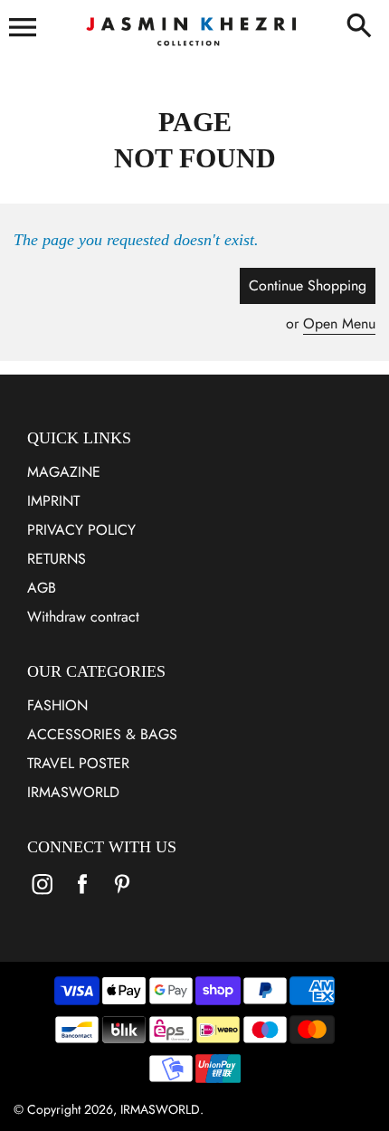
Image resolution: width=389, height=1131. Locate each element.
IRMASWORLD (73, 792)
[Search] (363, 27)
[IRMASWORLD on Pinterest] (122, 896)
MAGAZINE (63, 471)
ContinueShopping (307, 285)
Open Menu (339, 323)
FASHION (57, 705)
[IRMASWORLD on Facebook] (82, 896)
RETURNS (56, 558)
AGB (41, 587)
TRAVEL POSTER (78, 763)
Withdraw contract (83, 616)
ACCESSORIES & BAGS (102, 734)
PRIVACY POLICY (81, 529)
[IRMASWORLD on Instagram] (42, 896)
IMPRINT (53, 500)
